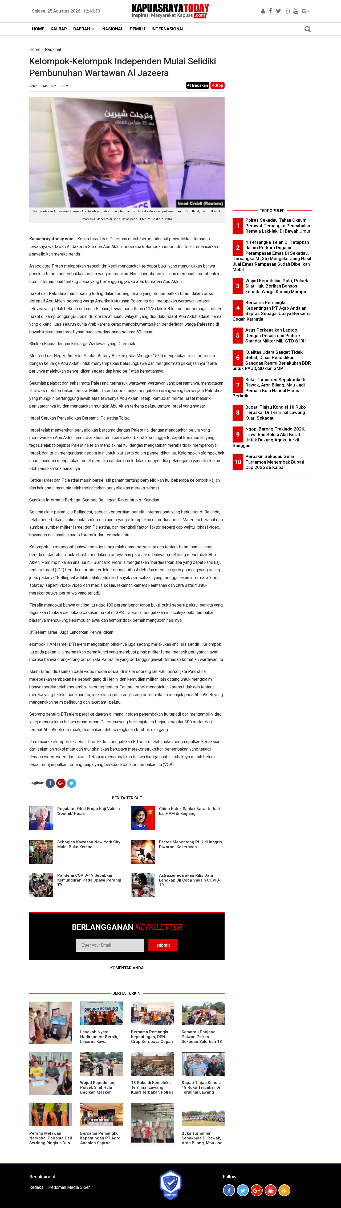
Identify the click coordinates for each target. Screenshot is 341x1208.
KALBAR (59, 28)
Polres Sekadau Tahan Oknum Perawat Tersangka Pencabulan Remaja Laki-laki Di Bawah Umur (277, 225)
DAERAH (81, 28)
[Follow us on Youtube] (271, 1190)
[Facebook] (50, 783)
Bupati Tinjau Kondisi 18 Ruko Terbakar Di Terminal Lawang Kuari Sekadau (202, 1089)
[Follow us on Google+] (257, 1190)
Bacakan (199, 85)
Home (34, 49)
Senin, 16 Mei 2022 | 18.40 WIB (50, 86)
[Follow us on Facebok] (229, 1190)
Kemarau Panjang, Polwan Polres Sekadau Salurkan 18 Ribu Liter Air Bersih (202, 1039)
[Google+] (61, 783)
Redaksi (36, 1187)
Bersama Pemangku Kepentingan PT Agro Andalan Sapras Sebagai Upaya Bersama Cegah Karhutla (100, 1145)
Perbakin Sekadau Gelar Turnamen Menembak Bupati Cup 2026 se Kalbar (274, 462)
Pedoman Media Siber (69, 1187)
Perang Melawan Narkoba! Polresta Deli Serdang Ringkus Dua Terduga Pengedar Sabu (50, 1143)
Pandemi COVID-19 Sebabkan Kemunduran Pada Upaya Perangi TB (89, 880)
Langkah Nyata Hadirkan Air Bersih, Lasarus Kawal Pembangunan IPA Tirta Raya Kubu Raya (100, 1042)
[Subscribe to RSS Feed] (284, 1190)
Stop (218, 85)
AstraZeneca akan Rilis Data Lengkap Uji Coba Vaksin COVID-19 (190, 880)
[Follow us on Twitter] (243, 1190)
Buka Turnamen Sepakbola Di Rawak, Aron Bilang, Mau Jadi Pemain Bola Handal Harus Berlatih (203, 1143)
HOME (38, 28)
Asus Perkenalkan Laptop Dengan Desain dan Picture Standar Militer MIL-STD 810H (275, 335)
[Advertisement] (272, 126)
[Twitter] (71, 783)
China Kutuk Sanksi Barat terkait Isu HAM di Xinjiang (189, 811)
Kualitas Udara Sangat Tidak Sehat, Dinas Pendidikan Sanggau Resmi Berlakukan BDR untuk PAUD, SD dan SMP (272, 360)
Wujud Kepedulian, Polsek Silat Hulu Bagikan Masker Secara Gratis (97, 1089)
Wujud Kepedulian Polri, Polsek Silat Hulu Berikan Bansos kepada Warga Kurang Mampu (276, 286)
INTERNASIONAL (168, 28)
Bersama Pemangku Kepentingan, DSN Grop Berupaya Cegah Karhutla (152, 1039)
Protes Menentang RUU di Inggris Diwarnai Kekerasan (190, 844)
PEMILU (137, 28)
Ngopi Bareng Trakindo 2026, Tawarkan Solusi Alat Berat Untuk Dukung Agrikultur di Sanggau (269, 437)
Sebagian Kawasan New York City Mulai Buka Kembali (88, 844)
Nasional (53, 49)
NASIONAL (112, 28)
